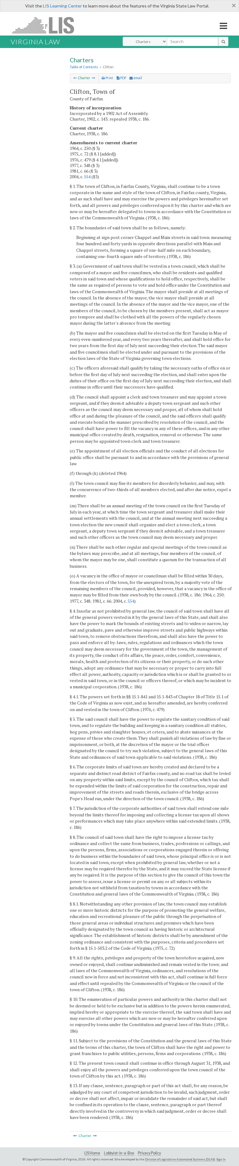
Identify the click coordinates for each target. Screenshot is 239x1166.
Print (109, 78)
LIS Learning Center (62, 5)
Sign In (221, 1159)
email (137, 78)
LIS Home (92, 1153)
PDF (123, 78)
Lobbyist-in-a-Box (119, 1153)
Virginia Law (35, 41)
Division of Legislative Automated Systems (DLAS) (180, 1159)
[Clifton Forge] (93, 78)
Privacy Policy (149, 1153)
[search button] (223, 41)
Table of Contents (84, 67)
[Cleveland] (75, 78)
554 (87, 176)
